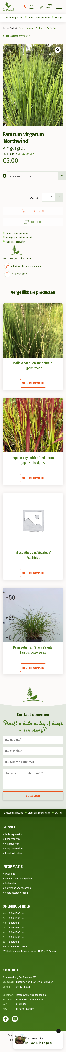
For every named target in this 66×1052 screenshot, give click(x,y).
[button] (58, 50)
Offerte (36, 222)
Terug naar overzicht (17, 36)
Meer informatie (33, 383)
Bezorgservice (13, 839)
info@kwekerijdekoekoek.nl (26, 266)
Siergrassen (26, 154)
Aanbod (13, 28)
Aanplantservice (14, 848)
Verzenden (33, 796)
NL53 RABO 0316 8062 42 (29, 999)
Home (5, 28)
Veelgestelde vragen (16, 892)
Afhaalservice (12, 843)
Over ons (10, 873)
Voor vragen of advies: (17, 258)
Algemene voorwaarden (18, 888)
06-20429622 (23, 986)
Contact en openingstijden (19, 878)
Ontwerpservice (13, 834)
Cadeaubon (11, 883)
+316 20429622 (19, 274)
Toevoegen (36, 211)
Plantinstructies (13, 853)
